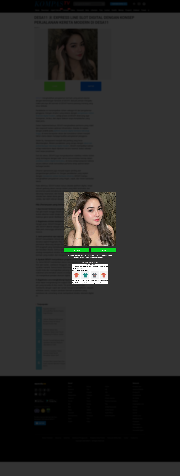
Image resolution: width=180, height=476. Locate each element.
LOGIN (103, 250)
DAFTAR (77, 250)
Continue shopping (78, 268)
